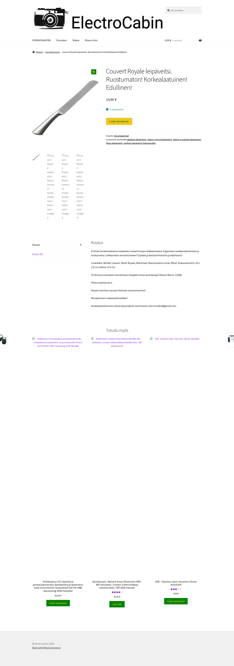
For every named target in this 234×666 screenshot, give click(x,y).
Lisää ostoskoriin (119, 121)
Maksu (76, 40)
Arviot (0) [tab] (37, 254)
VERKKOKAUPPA (41, 40)
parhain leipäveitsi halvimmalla (140, 143)
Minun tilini (91, 40)
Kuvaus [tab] (36, 244)
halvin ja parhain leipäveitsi (187, 139)
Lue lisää (117, 604)
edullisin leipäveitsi (136, 139)
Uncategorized (52, 52)
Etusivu (39, 52)
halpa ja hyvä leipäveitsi (160, 139)
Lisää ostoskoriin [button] (58, 603)
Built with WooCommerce (46, 647)
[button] (93, 71)
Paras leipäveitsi (114, 143)
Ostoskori (61, 40)
